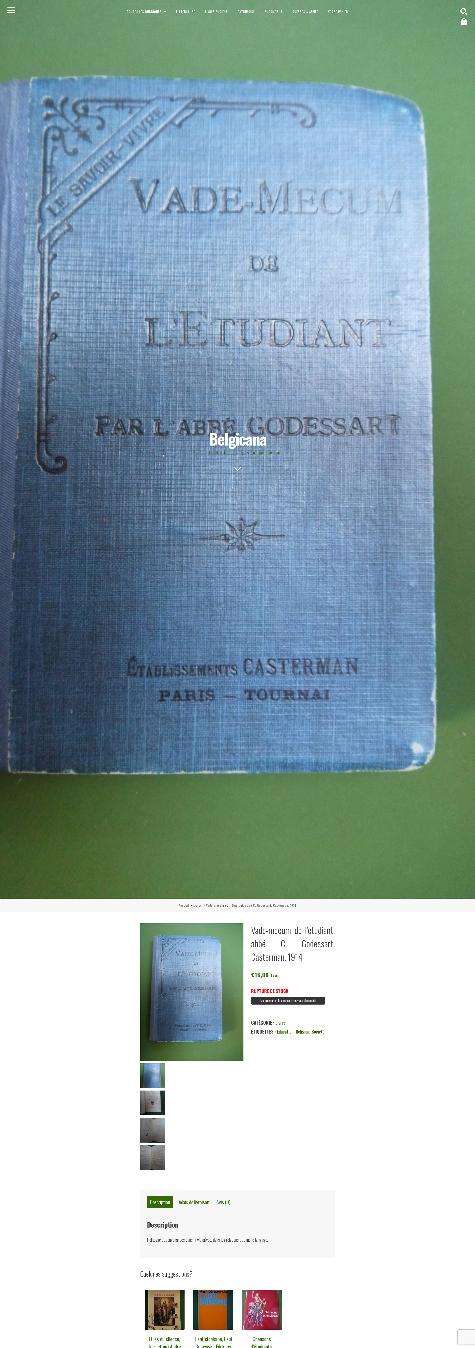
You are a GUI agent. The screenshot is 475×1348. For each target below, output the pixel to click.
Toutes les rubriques (144, 11)
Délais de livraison (193, 1202)
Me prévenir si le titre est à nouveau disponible (288, 1000)
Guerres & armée (305, 11)
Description (160, 1202)
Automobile (274, 11)
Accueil (184, 905)
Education (285, 1031)
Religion (302, 1031)
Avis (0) (223, 1202)
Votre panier (338, 11)
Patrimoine (246, 11)
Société (318, 1031)
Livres (197, 905)
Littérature (185, 11)
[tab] (160, 1202)
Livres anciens (216, 11)
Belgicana (237, 438)
